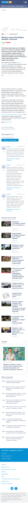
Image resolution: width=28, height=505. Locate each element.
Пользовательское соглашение (10, 479)
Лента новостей (11, 129)
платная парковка (8, 127)
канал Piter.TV (8, 122)
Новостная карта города (8, 469)
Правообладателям (6, 456)
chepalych (18, 29)
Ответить (17, 158)
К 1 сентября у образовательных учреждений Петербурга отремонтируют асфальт (16, 417)
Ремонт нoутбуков (6, 483)
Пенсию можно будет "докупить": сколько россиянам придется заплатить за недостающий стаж (16, 391)
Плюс (2, 152)
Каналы (3, 472)
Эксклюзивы (11, 6)
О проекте (4, 453)
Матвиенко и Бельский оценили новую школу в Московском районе (15, 378)
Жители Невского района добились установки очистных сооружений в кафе (16, 428)
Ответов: (9, 160)
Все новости (26, 374)
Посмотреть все (7, 136)
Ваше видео (4, 474)
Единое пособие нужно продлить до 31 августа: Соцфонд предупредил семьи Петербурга (15, 410)
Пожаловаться (10, 158)
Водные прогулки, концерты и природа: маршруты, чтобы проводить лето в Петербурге (15, 385)
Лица (2, 476)
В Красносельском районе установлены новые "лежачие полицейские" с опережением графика (16, 398)
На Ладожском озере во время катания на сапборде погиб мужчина (15, 423)
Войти (26, 2)
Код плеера (24, 30)
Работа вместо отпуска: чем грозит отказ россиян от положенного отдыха (16, 403)
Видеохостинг (5, 467)
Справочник (5, 481)
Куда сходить (20, 6)
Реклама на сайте (6, 458)
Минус (5, 152)
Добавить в (11, 34)
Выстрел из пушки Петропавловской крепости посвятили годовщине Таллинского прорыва (15, 435)
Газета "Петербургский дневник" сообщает (11, 114)
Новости (4, 6)
